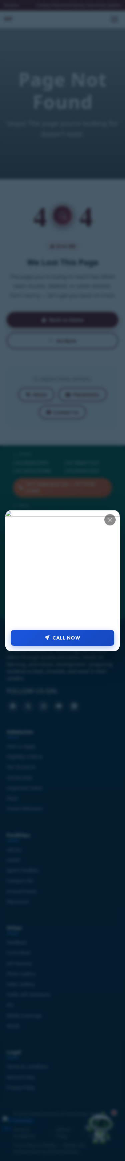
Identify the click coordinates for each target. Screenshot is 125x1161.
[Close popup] (110, 519)
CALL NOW (66, 638)
